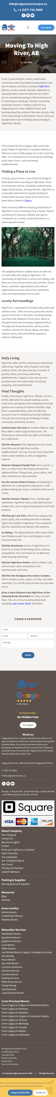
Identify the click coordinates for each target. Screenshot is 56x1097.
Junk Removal (9, 989)
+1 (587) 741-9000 (30, 10)
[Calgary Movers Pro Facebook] (4, 783)
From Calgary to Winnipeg (15, 1023)
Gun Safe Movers (10, 963)
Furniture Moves (10, 974)
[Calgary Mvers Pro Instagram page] (28, 15)
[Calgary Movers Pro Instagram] (8, 783)
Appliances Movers (11, 941)
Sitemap (6, 899)
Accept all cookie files (20, 1092)
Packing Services (10, 978)
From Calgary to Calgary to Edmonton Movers (25, 1005)
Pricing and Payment (12, 868)
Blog (4, 896)
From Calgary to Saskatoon (16, 1034)
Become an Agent (10, 842)
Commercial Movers (12, 967)
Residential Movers (11, 933)
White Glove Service (12, 981)
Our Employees (9, 857)
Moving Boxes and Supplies (16, 884)
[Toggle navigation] (28, 27)
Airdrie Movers (9, 912)
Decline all (40, 1092)
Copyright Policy (8, 1055)
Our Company (9, 834)
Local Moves (8, 944)
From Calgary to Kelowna (15, 1008)
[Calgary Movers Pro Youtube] (12, 783)
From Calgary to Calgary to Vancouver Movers (25, 1016)
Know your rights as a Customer (18, 849)
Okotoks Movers (10, 919)
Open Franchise (10, 853)
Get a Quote (46, 27)
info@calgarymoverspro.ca (28, 4)
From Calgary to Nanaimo (15, 1012)
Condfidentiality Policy (10, 1052)
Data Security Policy (9, 1058)
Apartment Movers (11, 937)
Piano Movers (8, 959)
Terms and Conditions (10, 1064)
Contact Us (7, 838)
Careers (6, 845)
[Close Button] (52, 1081)
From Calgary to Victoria (14, 1019)
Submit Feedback (11, 871)
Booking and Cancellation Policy (14, 1048)
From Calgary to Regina (14, 1030)
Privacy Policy (7, 1061)
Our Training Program (13, 860)
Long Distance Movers (13, 992)
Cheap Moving (9, 985)
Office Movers (9, 948)
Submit (28, 655)
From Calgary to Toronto (14, 1027)
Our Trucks (7, 864)
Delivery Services (10, 970)
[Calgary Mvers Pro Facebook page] (23, 15)
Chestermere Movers (12, 915)
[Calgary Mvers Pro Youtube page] (32, 15)
